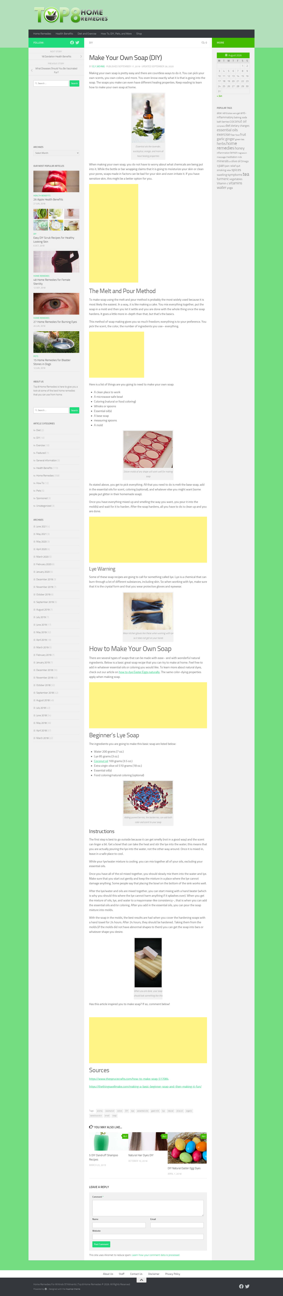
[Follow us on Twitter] (77, 43)
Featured (41, 452)
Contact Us (136, 1273)
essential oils (142, 1111)
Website (96, 1230)
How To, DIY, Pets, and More (116, 33)
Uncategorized (43, 505)
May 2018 (41, 723)
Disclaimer (153, 1273)
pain (222, 165)
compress (221, 126)
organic (189, 1111)
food (238, 135)
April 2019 (41, 639)
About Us (108, 1273)
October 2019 (43, 594)
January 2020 (43, 571)
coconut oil (109, 1111)
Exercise (40, 445)
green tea (239, 139)
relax (228, 170)
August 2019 (42, 609)
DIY (91, 42)
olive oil (180, 1111)
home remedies (227, 146)
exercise (223, 134)
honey (240, 148)
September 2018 (45, 692)
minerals (223, 161)
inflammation (223, 152)
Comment (98, 1196)
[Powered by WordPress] (46, 1289)
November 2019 (44, 586)
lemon (233, 152)
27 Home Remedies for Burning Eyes (55, 321)
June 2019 (41, 624)
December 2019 (44, 579)
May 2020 (41, 541)
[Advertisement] (113, 233)
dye (132, 1111)
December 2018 (44, 670)
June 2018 (41, 715)
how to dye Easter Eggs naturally (139, 672)
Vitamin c (222, 183)
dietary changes (240, 125)
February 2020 (43, 564)
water (221, 187)
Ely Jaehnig (98, 66)
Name (95, 1219)
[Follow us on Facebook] (72, 43)
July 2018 (41, 707)
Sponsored (41, 498)
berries (225, 121)
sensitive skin (96, 1115)
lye (163, 1111)
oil (230, 162)
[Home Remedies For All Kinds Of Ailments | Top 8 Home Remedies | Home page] (71, 15)
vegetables (235, 179)
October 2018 (43, 685)
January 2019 (43, 662)
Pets (35, 356)
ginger (230, 139)
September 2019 (45, 602)
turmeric (223, 179)
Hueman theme (73, 1289)
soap (114, 1115)
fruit (243, 134)
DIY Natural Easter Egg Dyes (184, 1168)
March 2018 (42, 738)
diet (227, 125)
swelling (222, 174)
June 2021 (41, 526)
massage (221, 157)
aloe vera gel (234, 113)
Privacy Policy (172, 1273)
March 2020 (42, 556)
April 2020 (41, 549)
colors (119, 1111)
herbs (221, 143)
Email (153, 1219)
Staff (121, 1273)
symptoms (234, 175)
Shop (139, 33)
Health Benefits (64, 33)
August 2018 (42, 700)
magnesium (242, 153)
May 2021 (41, 534)
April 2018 (41, 730)
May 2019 (41, 632)
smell (107, 1115)
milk (240, 157)
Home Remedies (42, 33)
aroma (99, 1111)
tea (246, 174)
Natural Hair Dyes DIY (140, 1155)
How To (40, 483)
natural (170, 1111)
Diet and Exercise (87, 33)
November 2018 (44, 677)
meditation (231, 157)
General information (46, 460)
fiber (233, 135)
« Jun (219, 95)
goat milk (155, 1111)
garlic (221, 139)
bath (219, 121)
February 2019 (43, 655)
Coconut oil (101, 761)
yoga (230, 188)
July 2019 (41, 617)
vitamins (235, 183)
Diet (38, 430)
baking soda (240, 117)
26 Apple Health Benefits (48, 199)
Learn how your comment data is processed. (156, 1255)
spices (236, 170)
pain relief (230, 165)
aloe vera (222, 113)
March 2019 (42, 647)
